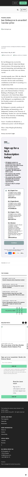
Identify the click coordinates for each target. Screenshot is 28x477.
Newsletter (4, 423)
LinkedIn (3, 440)
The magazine (4, 419)
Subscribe (23, 3)
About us (3, 430)
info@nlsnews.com (6, 455)
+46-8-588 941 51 (5, 457)
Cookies (3, 462)
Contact (3, 432)
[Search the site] (17, 9)
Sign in (15, 3)
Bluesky (3, 443)
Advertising (4, 434)
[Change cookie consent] (26, 475)
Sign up (14, 366)
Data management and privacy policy (10, 464)
